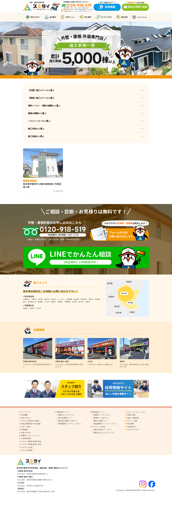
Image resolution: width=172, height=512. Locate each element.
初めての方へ (35, 17)
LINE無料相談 (26, 438)
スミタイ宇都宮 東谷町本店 (31, 441)
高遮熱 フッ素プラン (101, 418)
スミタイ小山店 (26, 447)
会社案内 (52, 17)
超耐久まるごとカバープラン (104, 432)
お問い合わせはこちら (121, 234)
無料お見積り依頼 (137, 6)
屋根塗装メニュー (98, 412)
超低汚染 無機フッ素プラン (68, 421)
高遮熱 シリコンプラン (102, 415)
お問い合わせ (26, 432)
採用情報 (107, 6)
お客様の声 (131, 427)
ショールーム (142, 17)
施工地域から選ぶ (36, 136)
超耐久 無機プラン (100, 421)
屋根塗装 (33, 181)
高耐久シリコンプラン (66, 415)
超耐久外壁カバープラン (103, 429)
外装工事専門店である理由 (31, 424)
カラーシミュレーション (136, 412)
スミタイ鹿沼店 (26, 450)
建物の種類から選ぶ (37, 113)
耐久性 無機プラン (65, 418)
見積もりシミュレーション (31, 435)
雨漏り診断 (131, 415)
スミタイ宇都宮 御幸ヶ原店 (31, 444)
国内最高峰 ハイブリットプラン (105, 424)
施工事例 (87, 17)
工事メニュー (70, 17)
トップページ (26, 412)
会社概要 (24, 415)
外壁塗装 (26, 181)
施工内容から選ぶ (36, 129)
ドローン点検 (132, 421)
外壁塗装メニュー (63, 412)
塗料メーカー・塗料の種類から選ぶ (44, 106)
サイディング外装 (98, 427)
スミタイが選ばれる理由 (30, 421)
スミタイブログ (106, 17)
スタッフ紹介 (26, 427)
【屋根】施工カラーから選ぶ (41, 98)
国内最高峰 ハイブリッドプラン (69, 424)
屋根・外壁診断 (133, 418)
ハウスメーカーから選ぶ (39, 121)
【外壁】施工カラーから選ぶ (41, 90)
